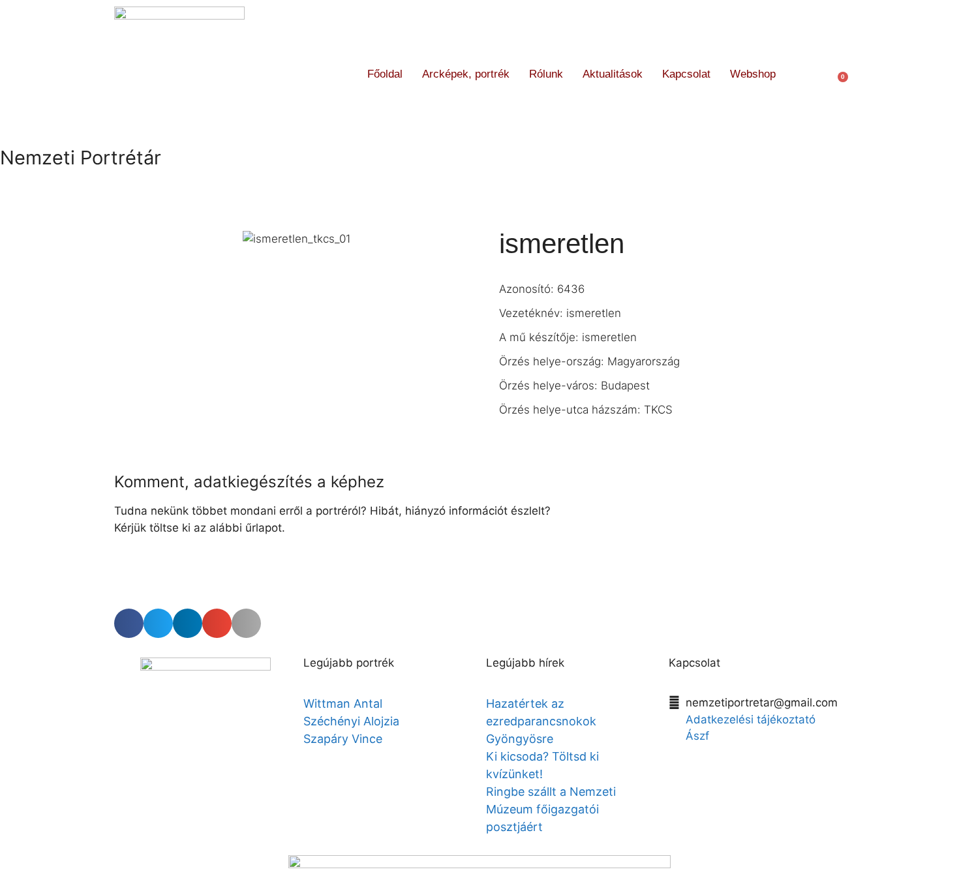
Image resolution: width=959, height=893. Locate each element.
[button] (809, 74)
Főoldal (385, 74)
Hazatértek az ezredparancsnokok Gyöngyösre (541, 721)
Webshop (753, 74)
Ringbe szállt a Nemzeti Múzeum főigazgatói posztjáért (551, 809)
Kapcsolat (686, 74)
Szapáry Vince (342, 739)
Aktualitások (613, 74)
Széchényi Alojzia (351, 721)
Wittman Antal (344, 703)
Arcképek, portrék (466, 74)
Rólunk (546, 74)
